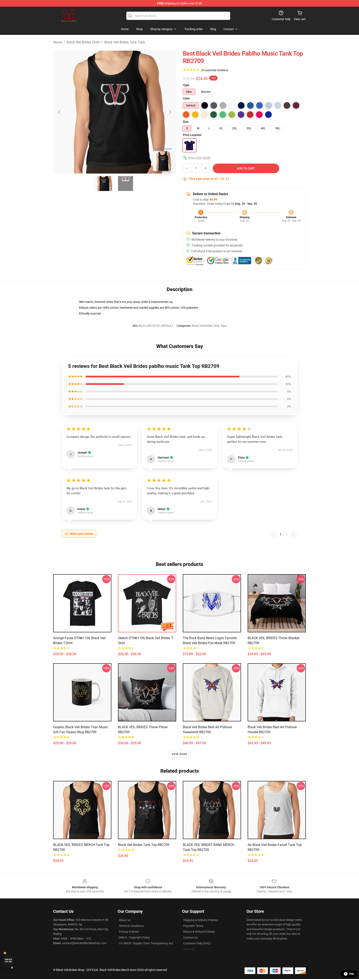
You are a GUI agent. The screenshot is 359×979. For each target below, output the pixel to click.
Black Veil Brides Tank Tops (124, 42)
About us (124, 920)
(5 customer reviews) (214, 70)
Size (185, 121)
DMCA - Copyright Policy (134, 937)
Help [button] (351, 973)
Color (186, 98)
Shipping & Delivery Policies (200, 920)
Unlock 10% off (8, 960)
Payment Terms (193, 926)
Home (57, 42)
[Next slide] (169, 112)
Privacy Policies (129, 931)
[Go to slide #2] (125, 183)
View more (180, 754)
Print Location (192, 135)
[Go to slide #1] (104, 183)
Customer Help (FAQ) (196, 943)
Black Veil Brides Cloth (83, 42)
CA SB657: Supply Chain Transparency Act (146, 943)
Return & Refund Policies (199, 931)
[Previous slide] (59, 112)
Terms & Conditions (131, 926)
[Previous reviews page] (273, 534)
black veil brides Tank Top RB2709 (143, 845)
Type (186, 85)
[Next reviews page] (294, 534)
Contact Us (190, 937)
